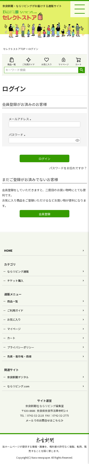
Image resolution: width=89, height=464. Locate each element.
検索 (81, 70)
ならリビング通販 (18, 271)
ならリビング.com (18, 386)
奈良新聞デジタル (18, 377)
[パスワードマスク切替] (77, 140)
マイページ (63, 64)
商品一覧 (11, 64)
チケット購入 (15, 281)
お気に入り (46, 64)
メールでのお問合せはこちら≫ (44, 420)
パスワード (18, 135)
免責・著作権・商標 (19, 356)
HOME (8, 250)
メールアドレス (20, 119)
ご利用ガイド (28, 64)
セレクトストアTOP (14, 49)
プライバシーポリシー (20, 347)
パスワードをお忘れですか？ (68, 168)
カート (11, 338)
